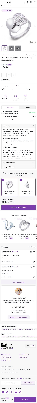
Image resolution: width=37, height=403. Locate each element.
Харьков (11, 113)
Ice (14, 329)
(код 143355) (31, 55)
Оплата (27, 107)
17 (3, 75)
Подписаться (28, 383)
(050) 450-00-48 (24, 357)
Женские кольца (7, 5)
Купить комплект (18, 207)
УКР (28, 345)
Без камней (6, 336)
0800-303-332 (18, 307)
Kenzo (20, 329)
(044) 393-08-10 (24, 354)
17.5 (8, 75)
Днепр (6, 113)
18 (13, 75)
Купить (25, 400)
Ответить (5, 258)
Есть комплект (7, 10)
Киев (2, 113)
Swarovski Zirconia (19, 336)
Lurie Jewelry (30, 329)
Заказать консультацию (18, 317)
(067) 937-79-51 (6, 357)
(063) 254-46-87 (6, 360)
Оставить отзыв (18, 282)
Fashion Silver (6, 329)
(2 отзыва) (11, 55)
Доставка (10, 107)
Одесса (15, 113)
